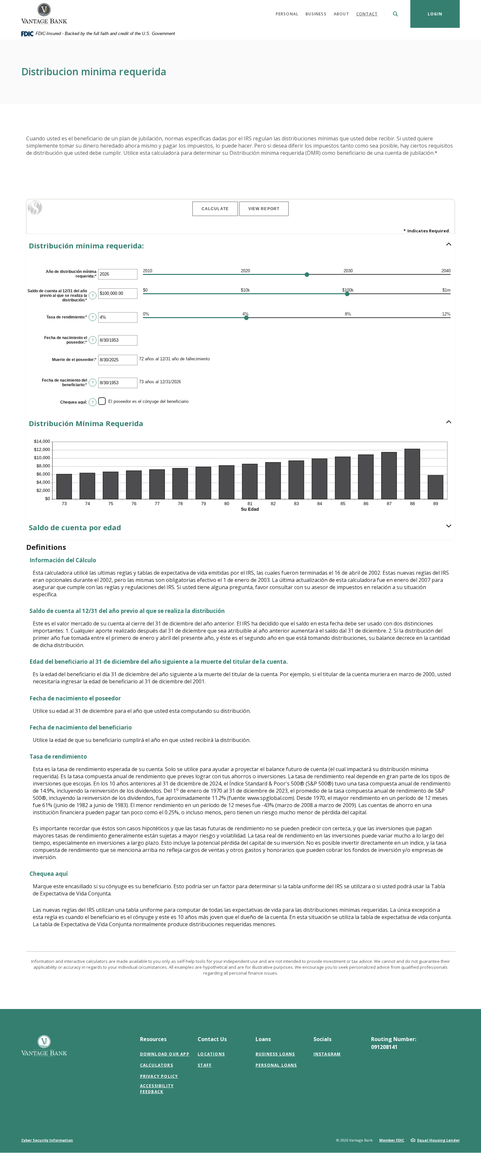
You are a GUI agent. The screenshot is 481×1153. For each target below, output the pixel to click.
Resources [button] (153, 1039)
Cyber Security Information (47, 1140)
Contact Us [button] (212, 1039)
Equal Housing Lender (438, 1140)
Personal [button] (287, 14)
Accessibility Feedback (157, 1088)
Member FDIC (391, 1140)
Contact (367, 14)
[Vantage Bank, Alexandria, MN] (44, 14)
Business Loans (275, 1054)
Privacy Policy (159, 1076)
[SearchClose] (395, 14)
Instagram (327, 1054)
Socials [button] (322, 1039)
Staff (205, 1065)
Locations (211, 1054)
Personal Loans (276, 1065)
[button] (240, 245)
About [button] (341, 14)
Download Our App (164, 1054)
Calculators (156, 1065)
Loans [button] (263, 1039)
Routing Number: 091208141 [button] (393, 1043)
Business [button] (316, 14)
